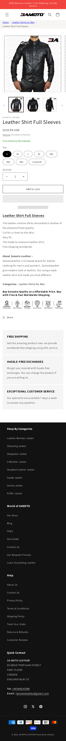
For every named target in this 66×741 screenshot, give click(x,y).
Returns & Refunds (17, 632)
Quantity (7, 169)
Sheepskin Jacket (17, 453)
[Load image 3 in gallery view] (49, 104)
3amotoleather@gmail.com (32, 693)
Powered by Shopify (45, 734)
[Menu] (7, 15)
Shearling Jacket (16, 446)
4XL (22, 161)
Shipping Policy (15, 616)
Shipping (6, 135)
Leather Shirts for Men (23, 22)
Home (6, 22)
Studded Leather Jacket (20, 469)
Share (10, 317)
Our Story (12, 515)
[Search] (50, 15)
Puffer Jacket (14, 493)
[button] (33, 199)
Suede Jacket (14, 477)
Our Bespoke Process (19, 554)
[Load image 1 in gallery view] (16, 104)
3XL (8, 161)
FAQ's (10, 531)
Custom (37, 161)
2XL (51, 154)
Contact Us (13, 547)
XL (39, 154)
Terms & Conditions (18, 608)
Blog (9, 523)
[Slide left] (4, 105)
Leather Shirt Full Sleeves (16, 26)
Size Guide (13, 539)
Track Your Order (16, 624)
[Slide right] (62, 105)
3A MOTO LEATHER (27, 734)
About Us (12, 584)
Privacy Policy (14, 600)
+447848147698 (21, 688)
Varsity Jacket (15, 485)
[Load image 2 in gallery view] (32, 104)
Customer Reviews (17, 639)
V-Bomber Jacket (16, 461)
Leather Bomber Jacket (20, 438)
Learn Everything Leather (21, 562)
